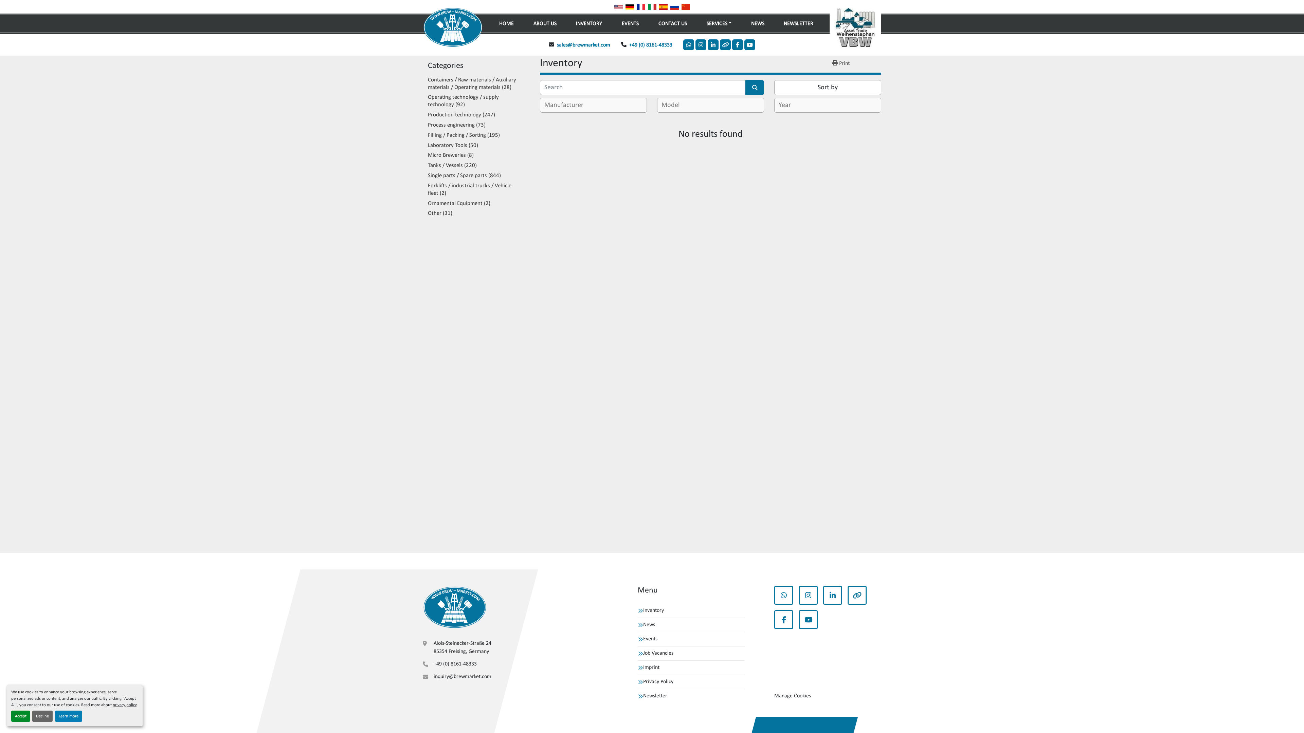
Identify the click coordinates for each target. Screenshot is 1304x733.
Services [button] (717, 23)
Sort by (828, 87)
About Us (545, 23)
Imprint (651, 667)
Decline (42, 716)
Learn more (68, 716)
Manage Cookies (792, 696)
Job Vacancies (658, 653)
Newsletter (798, 23)
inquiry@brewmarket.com (462, 676)
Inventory (589, 23)
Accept (20, 716)
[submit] (754, 87)
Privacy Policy (658, 681)
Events (630, 23)
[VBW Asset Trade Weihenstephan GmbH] (455, 607)
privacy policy (125, 705)
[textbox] (566, 105)
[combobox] (593, 105)
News (757, 23)
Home (506, 23)
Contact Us (672, 23)
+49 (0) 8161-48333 (650, 45)
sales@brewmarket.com (583, 45)
